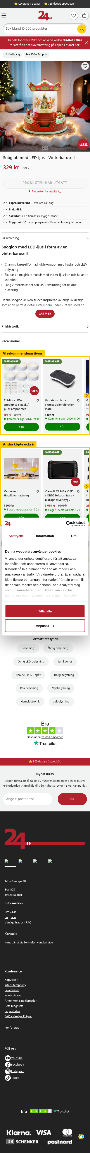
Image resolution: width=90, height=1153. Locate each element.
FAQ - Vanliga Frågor (18, 1016)
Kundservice (45, 942)
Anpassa (42, 625)
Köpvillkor (11, 980)
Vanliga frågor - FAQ (18, 922)
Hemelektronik (30, 701)
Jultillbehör (65, 661)
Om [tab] (73, 536)
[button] (81, 1136)
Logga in (10, 917)
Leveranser (12, 990)
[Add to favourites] (85, 66)
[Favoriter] (73, 15)
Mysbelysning (61, 688)
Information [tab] (45, 536)
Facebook (17, 1064)
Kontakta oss (13, 995)
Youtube (16, 1058)
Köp (21, 427)
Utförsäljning (12, 54)
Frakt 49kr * (47, 761)
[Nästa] (86, 395)
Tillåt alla (45, 611)
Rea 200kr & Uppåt (37, 54)
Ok (72, 799)
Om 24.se (10, 912)
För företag (12, 1027)
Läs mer (45, 313)
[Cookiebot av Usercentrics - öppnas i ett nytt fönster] (66, 524)
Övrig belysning (58, 648)
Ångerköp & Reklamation (21, 1000)
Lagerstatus (12, 1011)
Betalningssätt (14, 1006)
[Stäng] (86, 42)
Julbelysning (61, 701)
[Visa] (87, 326)
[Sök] (81, 28)
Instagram (17, 1071)
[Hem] (45, 16)
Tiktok (15, 1078)
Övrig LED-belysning (31, 661)
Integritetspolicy (15, 985)
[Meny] (4, 15)
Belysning (28, 648)
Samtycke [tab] (16, 536)
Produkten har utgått (45, 183)
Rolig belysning (64, 675)
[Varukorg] (84, 15)
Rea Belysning (29, 688)
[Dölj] (87, 238)
